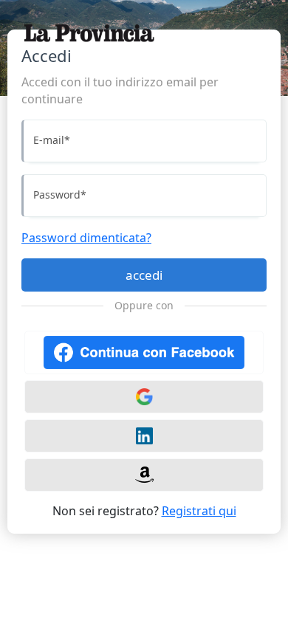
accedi (144, 274)
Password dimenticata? (86, 238)
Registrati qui (199, 511)
